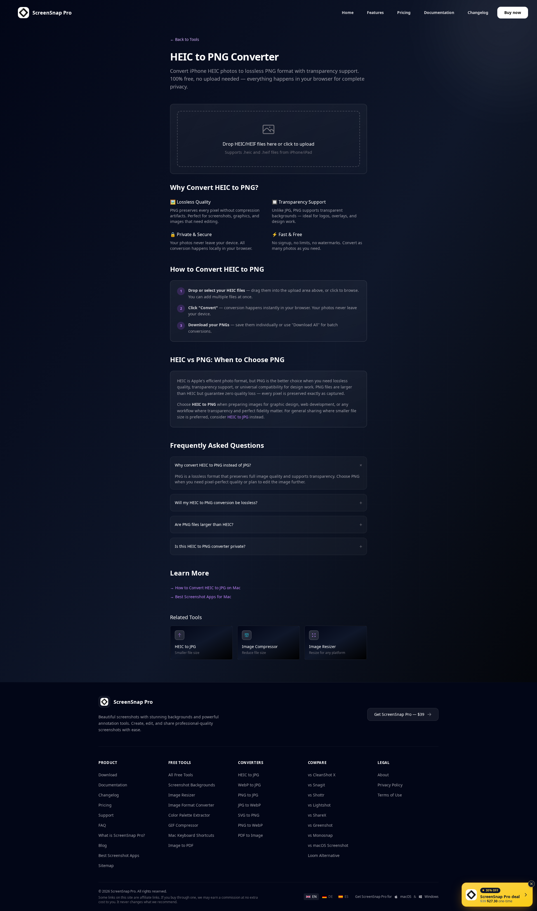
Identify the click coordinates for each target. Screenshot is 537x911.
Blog (102, 845)
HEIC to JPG (237, 417)
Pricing (404, 12)
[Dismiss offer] (531, 883)
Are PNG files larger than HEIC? (268, 524)
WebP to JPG (249, 784)
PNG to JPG (248, 795)
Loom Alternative (324, 855)
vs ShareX (317, 815)
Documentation (439, 12)
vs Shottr (316, 795)
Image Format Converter (191, 805)
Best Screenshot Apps (118, 855)
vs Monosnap (320, 835)
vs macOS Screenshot (328, 845)
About (383, 774)
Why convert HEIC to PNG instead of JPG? (269, 465)
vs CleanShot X (321, 774)
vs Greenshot (320, 825)
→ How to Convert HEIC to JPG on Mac (205, 587)
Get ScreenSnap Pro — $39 (399, 714)
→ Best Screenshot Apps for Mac (200, 596)
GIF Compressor (183, 825)
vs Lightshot (319, 805)
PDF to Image (250, 835)
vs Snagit (316, 784)
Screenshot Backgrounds (191, 784)
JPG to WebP (249, 805)
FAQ (102, 825)
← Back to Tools (184, 39)
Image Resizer (181, 795)
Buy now (512, 12)
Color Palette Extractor (189, 815)
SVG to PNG (248, 815)
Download (107, 774)
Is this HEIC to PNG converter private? (268, 546)
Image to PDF (180, 845)
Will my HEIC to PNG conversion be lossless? (268, 502)
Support (106, 815)
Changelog (478, 12)
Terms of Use (390, 795)
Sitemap (106, 865)
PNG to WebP (250, 825)
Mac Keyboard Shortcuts (191, 835)
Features (375, 12)
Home (348, 12)
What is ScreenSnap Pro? (121, 835)
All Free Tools (180, 774)
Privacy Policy (390, 784)
